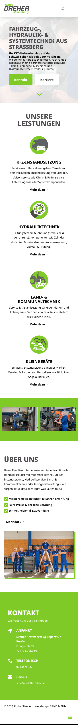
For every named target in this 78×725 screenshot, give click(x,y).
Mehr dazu (37, 190)
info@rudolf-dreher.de (31, 683)
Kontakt (20, 80)
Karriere (47, 80)
